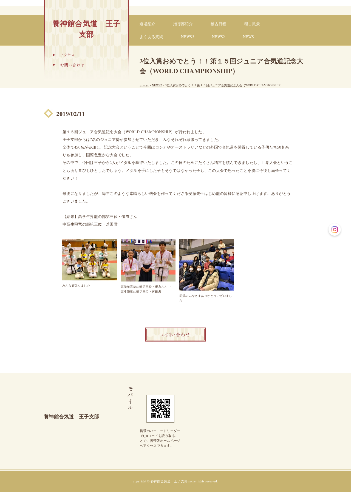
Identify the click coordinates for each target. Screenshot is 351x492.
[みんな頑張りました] (89, 259)
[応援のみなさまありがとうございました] (206, 265)
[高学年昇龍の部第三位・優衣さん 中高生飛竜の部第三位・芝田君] (148, 260)
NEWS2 (218, 36)
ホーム (144, 85)
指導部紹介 (183, 23)
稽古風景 (252, 23)
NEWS (248, 36)
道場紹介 (147, 23)
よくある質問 (151, 36)
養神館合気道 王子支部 (86, 28)
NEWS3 (187, 36)
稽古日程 (218, 23)
